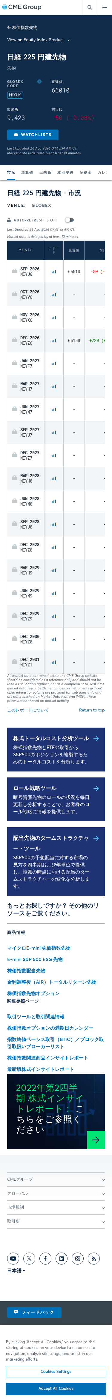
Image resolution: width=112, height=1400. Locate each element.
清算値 (27, 173)
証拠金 (86, 173)
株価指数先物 (24, 28)
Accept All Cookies (56, 1389)
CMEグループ (20, 1179)
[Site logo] (22, 7)
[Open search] (89, 7)
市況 (11, 173)
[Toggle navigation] (104, 7)
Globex (41, 206)
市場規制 (15, 1207)
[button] (33, 135)
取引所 (13, 1221)
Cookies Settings (56, 1372)
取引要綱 (65, 173)
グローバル (17, 1193)
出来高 (45, 173)
